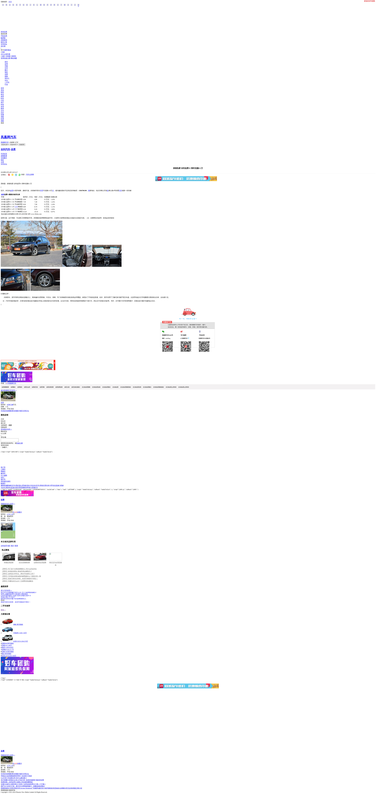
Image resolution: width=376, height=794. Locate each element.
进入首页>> (11, 504)
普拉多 (47, 485)
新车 (6, 62)
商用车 (13, 56)
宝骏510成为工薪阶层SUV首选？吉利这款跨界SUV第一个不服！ (23, 784)
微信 (9, 50)
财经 (2, 92)
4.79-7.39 (10, 514)
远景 (13, 149)
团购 (6, 76)
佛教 (2, 121)
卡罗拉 (51, 485)
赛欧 (14, 624)
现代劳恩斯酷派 (21, 487)
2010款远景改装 (96, 387)
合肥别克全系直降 (40, 562)
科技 (2, 104)
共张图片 (17, 512)
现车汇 (7, 78)
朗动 (7, 487)
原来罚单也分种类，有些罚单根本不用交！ (16, 602)
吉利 (2, 194)
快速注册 (7, 58)
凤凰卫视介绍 (77, 788)
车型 (6, 68)
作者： (3, 383)
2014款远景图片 (106, 387)
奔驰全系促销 (8, 562)
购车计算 (4, 42)
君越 (62, 485)
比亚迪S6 (12, 487)
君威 (5, 485)
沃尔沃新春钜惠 (24, 562)
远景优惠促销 (58, 387)
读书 (2, 106)
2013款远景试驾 (137, 387)
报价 (6, 72)
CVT (16, 207)
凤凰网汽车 (8, 137)
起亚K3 (19, 485)
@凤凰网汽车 (11, 383)
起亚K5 (28, 485)
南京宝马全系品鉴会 (55, 564)
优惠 (6, 74)
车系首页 (4, 154)
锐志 (43, 485)
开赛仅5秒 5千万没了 (8, 597)
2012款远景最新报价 (125, 387)
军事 (2, 115)
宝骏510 (4, 645)
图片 (6, 70)
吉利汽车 (5, 149)
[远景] (8, 401)
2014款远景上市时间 (183, 387)
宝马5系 (39, 485)
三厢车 (3, 469)
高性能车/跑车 (6, 481)
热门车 (3, 467)
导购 (6, 66)
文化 (2, 110)
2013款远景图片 (147, 387)
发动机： (4, 518)
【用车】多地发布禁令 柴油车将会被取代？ (17, 571)
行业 (6, 84)
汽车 (2, 100)
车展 (3, 52)
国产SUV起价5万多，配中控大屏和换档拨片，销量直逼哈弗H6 (23, 786)
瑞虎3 (3, 647)
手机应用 (4, 36)
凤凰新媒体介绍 (6, 788)
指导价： (4, 514)
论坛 (6, 80)
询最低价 (4, 504)
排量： (3, 407)
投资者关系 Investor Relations (21, 788)
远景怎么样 (27, 387)
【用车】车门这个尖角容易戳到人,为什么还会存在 (19, 569)
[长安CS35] (7, 641)
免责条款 (56, 788)
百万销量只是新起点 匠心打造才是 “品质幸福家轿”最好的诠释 (22, 780)
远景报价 (19, 387)
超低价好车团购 (369, 1)
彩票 (2, 119)
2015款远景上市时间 (171, 387)
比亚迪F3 (57, 485)
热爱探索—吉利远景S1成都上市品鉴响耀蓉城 (17, 782)
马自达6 (33, 485)
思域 (23, 485)
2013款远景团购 (86, 387)
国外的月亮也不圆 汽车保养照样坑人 (13, 598)
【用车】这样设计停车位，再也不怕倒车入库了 (18, 574)
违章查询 (4, 40)
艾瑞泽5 (16, 633)
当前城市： (5, 425)
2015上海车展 (5, 54)
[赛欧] (7, 624)
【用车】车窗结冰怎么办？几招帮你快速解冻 (17, 581)
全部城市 (78, 5)
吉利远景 (4, 546)
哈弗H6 (4, 649)
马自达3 (3, 487)
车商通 (8, 56)
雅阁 (2, 485)
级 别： (4, 516)
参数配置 (4, 156)
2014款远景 (115, 387)
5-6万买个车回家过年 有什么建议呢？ (14, 778)
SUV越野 (4, 475)
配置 (16, 546)
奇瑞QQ (29, 487)
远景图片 (13, 387)
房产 (2, 102)
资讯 (2, 90)
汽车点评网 (30, 174)
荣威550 (35, 487)
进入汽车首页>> (6, 590)
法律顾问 (63, 788)
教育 (2, 108)
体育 (2, 96)
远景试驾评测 (49, 387)
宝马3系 (14, 485)
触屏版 (3, 38)
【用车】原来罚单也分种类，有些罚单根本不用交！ (20, 578)
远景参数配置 (5, 387)
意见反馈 (69, 788)
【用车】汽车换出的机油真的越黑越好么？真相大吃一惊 (21, 576)
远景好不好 (35, 387)
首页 (2, 88)
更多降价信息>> (6, 429)
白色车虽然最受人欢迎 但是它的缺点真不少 (16, 595)
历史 (2, 112)
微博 (5, 50)
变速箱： (4, 409)
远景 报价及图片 (75, 387)
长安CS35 (16, 641)
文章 (2, 162)
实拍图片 (4, 158)
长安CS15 (5, 656)
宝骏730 (4, 651)
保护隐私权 (49, 788)
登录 (2, 58)
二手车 (7, 82)
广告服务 (35, 788)
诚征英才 (41, 788)
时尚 (2, 98)
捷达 (3, 653)
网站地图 (14, 58)
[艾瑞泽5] (7, 633)
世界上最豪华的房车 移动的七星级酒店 (14, 594)
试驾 (6, 64)
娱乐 (2, 94)
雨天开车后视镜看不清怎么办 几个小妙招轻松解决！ (19, 592)
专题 (3, 56)
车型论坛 (4, 164)
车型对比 (4, 44)
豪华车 (3, 473)
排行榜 (3, 46)
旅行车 (3, 479)
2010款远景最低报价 (158, 387)
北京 (10, 2)
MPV (2, 477)
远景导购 (42, 387)
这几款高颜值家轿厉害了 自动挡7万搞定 (18, 776)
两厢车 (3, 471)
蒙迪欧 (9, 485)
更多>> (3, 610)
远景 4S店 (67, 387)
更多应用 (4, 32)
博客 (2, 117)
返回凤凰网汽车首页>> (9, 390)
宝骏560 (4, 643)
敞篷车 (3, 483)
